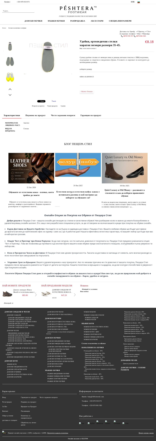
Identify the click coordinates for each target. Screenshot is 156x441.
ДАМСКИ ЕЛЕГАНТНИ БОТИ (17, 369)
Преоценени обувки (129, 336)
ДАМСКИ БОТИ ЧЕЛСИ (55, 312)
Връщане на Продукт (29, 406)
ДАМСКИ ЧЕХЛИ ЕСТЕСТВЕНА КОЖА (21, 337)
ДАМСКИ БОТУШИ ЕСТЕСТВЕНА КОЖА (61, 322)
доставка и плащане (9, 420)
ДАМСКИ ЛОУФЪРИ (54, 366)
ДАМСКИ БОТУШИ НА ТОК (57, 327)
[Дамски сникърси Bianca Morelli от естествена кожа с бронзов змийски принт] (7, 294)
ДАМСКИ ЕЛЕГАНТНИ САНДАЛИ (19, 319)
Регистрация (7, 402)
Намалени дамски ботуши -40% (134, 312)
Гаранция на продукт (91, 115)
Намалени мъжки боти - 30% (133, 325)
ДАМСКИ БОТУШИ (53, 318)
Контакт (5, 411)
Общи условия (7, 416)
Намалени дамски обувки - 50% (95, 361)
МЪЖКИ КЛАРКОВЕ (91, 339)
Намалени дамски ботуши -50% (95, 353)
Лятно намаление (128, 344)
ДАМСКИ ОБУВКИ (53, 338)
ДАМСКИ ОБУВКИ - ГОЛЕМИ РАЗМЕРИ (133, 369)
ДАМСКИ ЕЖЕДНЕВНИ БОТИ (17, 367)
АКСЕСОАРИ (97, 21)
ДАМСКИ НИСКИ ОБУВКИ (56, 354)
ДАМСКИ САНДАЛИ (14, 315)
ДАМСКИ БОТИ (11, 361)
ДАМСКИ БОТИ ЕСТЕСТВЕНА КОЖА (19, 374)
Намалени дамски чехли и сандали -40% (137, 318)
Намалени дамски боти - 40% (94, 378)
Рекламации (25, 411)
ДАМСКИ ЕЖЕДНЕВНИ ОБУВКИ (58, 341)
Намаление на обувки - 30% (132, 323)
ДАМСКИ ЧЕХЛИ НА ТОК (17, 339)
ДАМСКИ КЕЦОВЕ (55, 351)
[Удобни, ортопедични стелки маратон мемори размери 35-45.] (10, 48)
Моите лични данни (146, 433)
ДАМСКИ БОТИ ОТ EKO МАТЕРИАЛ (59, 314)
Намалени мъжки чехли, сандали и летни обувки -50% (100, 370)
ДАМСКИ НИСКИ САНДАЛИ (18, 323)
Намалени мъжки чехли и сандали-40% (136, 320)
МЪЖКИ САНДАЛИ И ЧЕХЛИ (94, 315)
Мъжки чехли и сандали (131, 354)
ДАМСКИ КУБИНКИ (14, 372)
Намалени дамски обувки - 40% (134, 316)
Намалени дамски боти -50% (94, 355)
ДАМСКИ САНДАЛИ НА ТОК (18, 327)
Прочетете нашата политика (57, 433)
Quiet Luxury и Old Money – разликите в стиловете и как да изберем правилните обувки (125, 193)
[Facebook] (145, 2)
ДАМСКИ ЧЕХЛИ (13, 330)
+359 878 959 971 (23, 2)
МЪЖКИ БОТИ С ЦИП (91, 332)
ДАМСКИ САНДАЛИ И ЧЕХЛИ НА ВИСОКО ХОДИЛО (21, 353)
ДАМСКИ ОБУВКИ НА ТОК (56, 356)
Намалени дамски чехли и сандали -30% (137, 333)
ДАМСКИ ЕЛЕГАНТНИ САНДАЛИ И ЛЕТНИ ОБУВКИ (21, 344)
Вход (4, 397)
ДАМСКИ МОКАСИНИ (55, 364)
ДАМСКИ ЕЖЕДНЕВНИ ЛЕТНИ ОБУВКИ (21, 357)
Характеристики (12, 115)
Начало (4, 28)
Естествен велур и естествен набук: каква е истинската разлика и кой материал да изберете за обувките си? (78, 195)
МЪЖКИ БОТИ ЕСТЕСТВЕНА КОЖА (96, 327)
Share (42, 101)
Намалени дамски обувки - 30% (134, 331)
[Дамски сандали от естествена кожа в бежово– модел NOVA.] (46, 294)
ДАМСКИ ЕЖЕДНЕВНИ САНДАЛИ (20, 318)
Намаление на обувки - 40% (92, 374)
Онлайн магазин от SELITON (78, 439)
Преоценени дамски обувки (133, 339)
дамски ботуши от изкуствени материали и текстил (60, 333)
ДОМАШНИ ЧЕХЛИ (129, 360)
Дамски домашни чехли (130, 363)
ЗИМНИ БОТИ (12, 364)
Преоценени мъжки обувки (132, 341)
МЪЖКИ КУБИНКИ (90, 329)
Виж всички (84, 291)
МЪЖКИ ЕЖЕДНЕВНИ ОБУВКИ (58, 373)
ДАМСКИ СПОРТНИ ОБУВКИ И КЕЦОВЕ (61, 347)
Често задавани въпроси (63, 115)
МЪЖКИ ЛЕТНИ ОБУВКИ (56, 381)
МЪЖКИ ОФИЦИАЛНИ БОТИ (94, 337)
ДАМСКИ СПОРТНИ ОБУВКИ (59, 349)
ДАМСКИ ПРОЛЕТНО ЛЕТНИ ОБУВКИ (60, 361)
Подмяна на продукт (35, 115)
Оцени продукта (52, 106)
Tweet (54, 101)
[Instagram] (152, 2)
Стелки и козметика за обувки (17, 28)
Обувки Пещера (87, 91)
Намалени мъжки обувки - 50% (95, 357)
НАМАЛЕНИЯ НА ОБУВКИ (93, 347)
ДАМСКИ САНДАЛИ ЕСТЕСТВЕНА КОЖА (22, 321)
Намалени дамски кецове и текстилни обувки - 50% (99, 366)
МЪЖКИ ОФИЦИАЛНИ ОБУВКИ (58, 376)
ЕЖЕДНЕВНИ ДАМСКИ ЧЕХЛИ (18, 333)
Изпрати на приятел (38, 106)
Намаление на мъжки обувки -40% (135, 314)
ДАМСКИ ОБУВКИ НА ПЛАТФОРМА (60, 359)
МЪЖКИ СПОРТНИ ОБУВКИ (57, 378)
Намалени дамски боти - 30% (133, 329)
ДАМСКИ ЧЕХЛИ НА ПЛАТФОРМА (20, 341)
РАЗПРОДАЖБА (77, 21)
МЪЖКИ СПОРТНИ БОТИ (92, 334)
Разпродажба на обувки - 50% (93, 351)
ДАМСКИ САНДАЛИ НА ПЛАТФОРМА (21, 325)
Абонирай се (8, 303)
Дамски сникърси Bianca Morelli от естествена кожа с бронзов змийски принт (23, 291)
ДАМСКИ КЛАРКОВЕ (14, 377)
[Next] (35, 294)
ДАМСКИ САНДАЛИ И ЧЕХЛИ (17, 312)
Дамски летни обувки (131, 348)
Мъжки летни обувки (131, 356)
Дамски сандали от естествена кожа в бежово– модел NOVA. (62, 291)
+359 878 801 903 (95, 405)
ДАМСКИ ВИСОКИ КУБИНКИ (57, 329)
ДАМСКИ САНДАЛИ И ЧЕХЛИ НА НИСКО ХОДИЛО (21, 349)
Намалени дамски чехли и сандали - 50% (98, 363)
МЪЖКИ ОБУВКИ (52, 370)
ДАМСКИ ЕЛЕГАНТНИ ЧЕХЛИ (18, 335)
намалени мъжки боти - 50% (94, 359)
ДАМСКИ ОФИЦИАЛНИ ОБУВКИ (58, 343)
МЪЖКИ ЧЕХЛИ (90, 319)
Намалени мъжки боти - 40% (94, 377)
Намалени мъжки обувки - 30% (134, 327)
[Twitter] (149, 2)
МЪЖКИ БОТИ (88, 323)
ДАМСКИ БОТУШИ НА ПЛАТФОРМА (60, 324)
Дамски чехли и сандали (132, 346)
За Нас (4, 406)
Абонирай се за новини (89, 289)
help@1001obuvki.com (96, 397)
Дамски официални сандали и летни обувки (135, 351)
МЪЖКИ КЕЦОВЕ (90, 312)
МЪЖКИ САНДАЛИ (91, 317)
